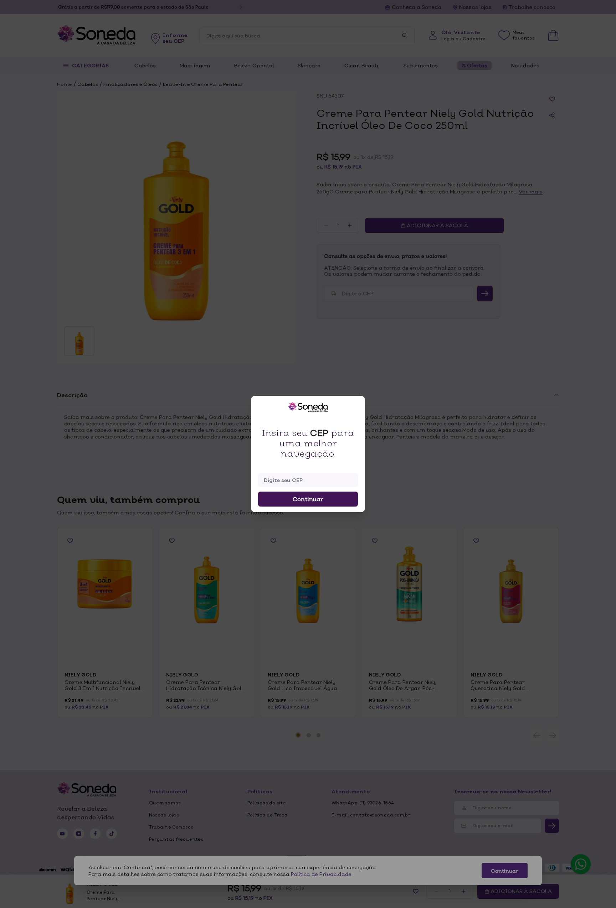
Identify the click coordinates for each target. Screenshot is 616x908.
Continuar (308, 499)
